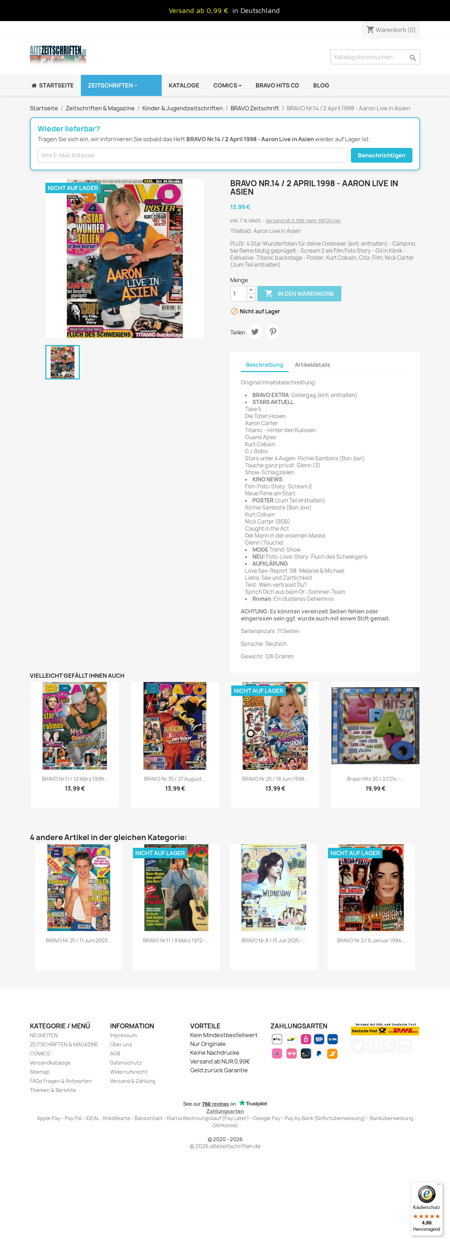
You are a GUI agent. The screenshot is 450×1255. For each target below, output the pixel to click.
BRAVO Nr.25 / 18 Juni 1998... (275, 778)
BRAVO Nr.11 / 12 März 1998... (75, 778)
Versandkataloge (50, 1062)
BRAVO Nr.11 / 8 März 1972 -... (176, 940)
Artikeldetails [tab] (312, 365)
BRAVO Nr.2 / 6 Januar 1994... (371, 940)
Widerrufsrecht (129, 1071)
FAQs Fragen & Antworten (61, 1081)
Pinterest (273, 332)
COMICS (40, 1053)
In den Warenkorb (299, 293)
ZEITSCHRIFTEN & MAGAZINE (64, 1044)
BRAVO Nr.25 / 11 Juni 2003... (79, 940)
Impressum (123, 1035)
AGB (115, 1053)
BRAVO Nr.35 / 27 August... (175, 778)
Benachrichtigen (381, 155)
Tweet (255, 332)
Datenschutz (126, 1062)
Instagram (405, 1046)
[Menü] (439, 1186)
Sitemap (40, 1071)
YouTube (374, 1046)
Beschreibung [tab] (264, 365)
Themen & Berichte (53, 1090)
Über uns (121, 1044)
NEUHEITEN (44, 1035)
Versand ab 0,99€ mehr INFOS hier (303, 220)
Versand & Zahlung (132, 1081)
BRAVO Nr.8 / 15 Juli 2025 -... (274, 940)
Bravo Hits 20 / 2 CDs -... (375, 778)
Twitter (358, 1046)
